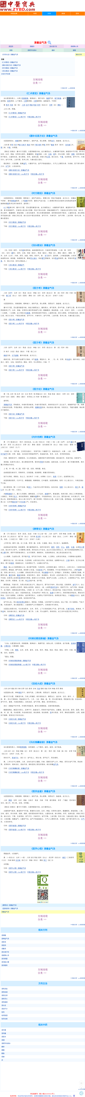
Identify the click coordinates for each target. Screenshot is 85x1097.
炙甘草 (38, 536)
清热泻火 (4, 999)
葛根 (26, 201)
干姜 (38, 688)
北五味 (18, 860)
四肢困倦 (25, 98)
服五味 (14, 502)
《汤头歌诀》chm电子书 (17, 269)
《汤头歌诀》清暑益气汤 (9, 71)
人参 (23, 105)
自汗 (53, 141)
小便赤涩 (7, 646)
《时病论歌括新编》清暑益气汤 (20, 661)
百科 (77, 13)
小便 (25, 101)
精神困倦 (23, 747)
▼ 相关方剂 (64, 88)
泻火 (32, 258)
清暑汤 (32, 46)
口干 (28, 581)
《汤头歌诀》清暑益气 (16, 265)
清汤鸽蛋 (4, 959)
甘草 (51, 105)
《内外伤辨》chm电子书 (17, 510)
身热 (9, 101)
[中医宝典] (17, 10)
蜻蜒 (74, 50)
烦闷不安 (54, 587)
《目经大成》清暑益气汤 (17, 719)
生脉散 (27, 313)
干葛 (36, 145)
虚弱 (36, 359)
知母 (54, 476)
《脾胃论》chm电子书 (16, 619)
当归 (67, 145)
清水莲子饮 (53, 46)
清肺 (73, 154)
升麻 (11, 105)
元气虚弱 (15, 355)
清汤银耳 (4, 965)
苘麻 (2, 1057)
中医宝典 (14, 13)
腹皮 (18, 575)
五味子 (23, 145)
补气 (46, 256)
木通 (72, 547)
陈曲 (14, 201)
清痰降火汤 (74, 46)
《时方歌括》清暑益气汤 (9, 68)
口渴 (48, 157)
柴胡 (12, 563)
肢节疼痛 (58, 98)
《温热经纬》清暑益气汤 (9, 908)
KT (5, 207)
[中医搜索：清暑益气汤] (49, 42)
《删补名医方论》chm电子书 (19, 174)
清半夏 (3, 1030)
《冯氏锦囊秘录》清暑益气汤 (19, 768)
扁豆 (64, 857)
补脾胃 (45, 572)
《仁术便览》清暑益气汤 (9, 62)
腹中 (10, 575)
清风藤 (3, 1033)
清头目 (3, 1005)
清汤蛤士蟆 (5, 962)
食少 (30, 487)
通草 (67, 547)
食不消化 (71, 609)
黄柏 (59, 105)
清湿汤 (11, 46)
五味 (50, 154)
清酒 (10, 50)
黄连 (73, 595)
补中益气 (4, 454)
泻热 (41, 462)
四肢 (17, 141)
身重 (46, 494)
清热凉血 (4, 989)
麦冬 (40, 145)
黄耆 (10, 800)
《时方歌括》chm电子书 (17, 226)
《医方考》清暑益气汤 (16, 319)
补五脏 (22, 502)
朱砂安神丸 (21, 602)
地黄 (61, 487)
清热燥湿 (4, 1002)
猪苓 (53, 547)
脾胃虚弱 (8, 494)
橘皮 (52, 145)
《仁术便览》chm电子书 (17, 117)
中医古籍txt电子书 (34, 117)
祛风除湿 (4, 1015)
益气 (25, 163)
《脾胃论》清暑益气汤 (16, 615)
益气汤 (55, 764)
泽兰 (45, 860)
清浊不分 (15, 758)
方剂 (49, 13)
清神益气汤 (5, 939)
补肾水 (3, 598)
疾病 (63, 13)
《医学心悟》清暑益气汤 (17, 868)
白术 (27, 105)
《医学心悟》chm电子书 (17, 872)
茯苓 (58, 547)
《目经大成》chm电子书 (17, 723)
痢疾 (5, 355)
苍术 (7, 105)
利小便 (81, 547)
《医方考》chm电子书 (16, 323)
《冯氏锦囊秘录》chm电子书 (19, 772)
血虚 (51, 593)
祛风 (2, 1012)
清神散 (3, 935)
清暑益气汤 (8, 405)
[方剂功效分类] (37, 85)
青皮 (28, 145)
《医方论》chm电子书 (16, 418)
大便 (35, 101)
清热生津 (4, 995)
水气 (7, 166)
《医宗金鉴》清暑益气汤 (17, 826)
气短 (78, 570)
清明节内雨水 (32, 50)
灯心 (62, 547)
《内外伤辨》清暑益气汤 (17, 506)
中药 (35, 13)
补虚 (68, 359)
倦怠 (20, 692)
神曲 (31, 105)
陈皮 (35, 105)
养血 (56, 258)
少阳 (67, 560)
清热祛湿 (4, 992)
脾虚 (5, 567)
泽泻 (39, 105)
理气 (43, 258)
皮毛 (40, 570)
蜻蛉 (53, 50)
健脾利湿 (38, 407)
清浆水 (3, 1037)
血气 (74, 585)
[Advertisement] (42, 28)
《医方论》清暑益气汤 (16, 414)
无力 (15, 496)
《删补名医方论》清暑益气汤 (11, 65)
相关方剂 (79, 54)
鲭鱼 (2, 1053)
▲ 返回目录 (71, 88)
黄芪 (17, 650)
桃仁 (77, 487)
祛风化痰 (4, 1019)
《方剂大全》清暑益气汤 (9, 54)
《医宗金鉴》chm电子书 (17, 830)
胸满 (48, 98)
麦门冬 (8, 296)
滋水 (35, 258)
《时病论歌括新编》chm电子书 (20, 664)
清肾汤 (3, 942)
